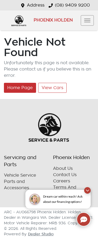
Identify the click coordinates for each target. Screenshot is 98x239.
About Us (63, 168)
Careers (61, 181)
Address (35, 5)
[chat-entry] (84, 219)
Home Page (20, 88)
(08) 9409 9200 (72, 5)
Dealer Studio (41, 234)
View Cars (52, 88)
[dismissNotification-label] (87, 190)
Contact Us (65, 175)
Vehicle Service (20, 175)
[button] (87, 20)
